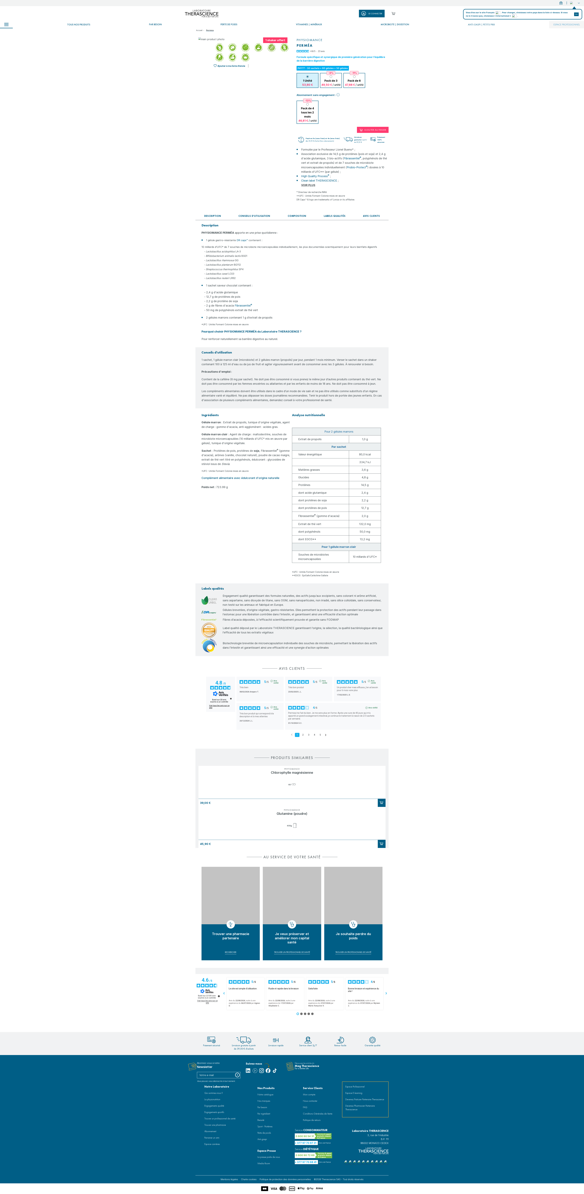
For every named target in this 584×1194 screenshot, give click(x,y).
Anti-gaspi (262, 1139)
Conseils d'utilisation (254, 216)
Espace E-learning (353, 1093)
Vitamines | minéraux (309, 24)
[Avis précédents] (291, 734)
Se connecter (375, 13)
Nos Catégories (6, 24)
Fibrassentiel (352, 158)
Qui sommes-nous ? (213, 1093)
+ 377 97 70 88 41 (305, 1162)
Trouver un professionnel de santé (219, 1118)
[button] (575, 3)
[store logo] (201, 13)
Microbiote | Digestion (395, 24)
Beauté (260, 1120)
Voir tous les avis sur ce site (219, 707)
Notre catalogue (265, 1094)
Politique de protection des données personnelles (285, 1179)
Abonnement (210, 1131)
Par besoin (155, 24)
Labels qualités (335, 216)
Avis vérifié (275, 681)
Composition (297, 216)
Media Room (263, 1163)
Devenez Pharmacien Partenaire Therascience (360, 1107)
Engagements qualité (214, 1105)
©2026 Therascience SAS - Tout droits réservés (338, 1179)
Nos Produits (266, 1088)
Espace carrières (212, 1144)
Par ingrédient (263, 1113)
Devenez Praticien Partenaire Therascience (364, 1099)
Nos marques (263, 1100)
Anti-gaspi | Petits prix (481, 24)
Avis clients (371, 216)
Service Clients (313, 1088)
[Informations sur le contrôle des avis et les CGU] (231, 698)
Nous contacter (310, 1100)
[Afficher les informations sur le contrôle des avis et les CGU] (219, 996)
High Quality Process (315, 176)
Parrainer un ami (211, 1137)
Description (212, 216)
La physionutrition (212, 1099)
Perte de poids (229, 24)
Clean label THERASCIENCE (319, 180)
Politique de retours (311, 1120)
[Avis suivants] (325, 735)
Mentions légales (229, 1179)
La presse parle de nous (268, 1157)
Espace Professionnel (355, 1086)
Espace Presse (266, 1151)
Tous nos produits (78, 24)
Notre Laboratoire (216, 1086)
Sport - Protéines (264, 1126)
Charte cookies (249, 1179)
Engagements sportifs (214, 1112)
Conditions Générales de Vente (317, 1113)
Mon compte (309, 1094)
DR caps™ (242, 240)
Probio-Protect (357, 167)
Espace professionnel (566, 24)
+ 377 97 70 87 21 (305, 1142)
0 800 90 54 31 (305, 1136)
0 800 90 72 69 (305, 1155)
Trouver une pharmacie (215, 1124)
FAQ (305, 1107)
